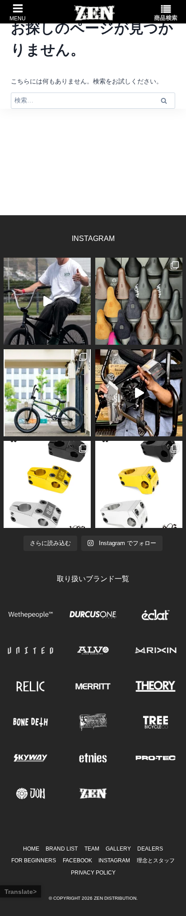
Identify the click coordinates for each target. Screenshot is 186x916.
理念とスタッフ (156, 860)
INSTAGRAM (114, 860)
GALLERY (118, 849)
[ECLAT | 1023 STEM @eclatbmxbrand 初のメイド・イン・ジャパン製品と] (47, 484)
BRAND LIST (62, 849)
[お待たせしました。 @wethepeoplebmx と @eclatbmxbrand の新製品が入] (138, 392)
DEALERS (150, 849)
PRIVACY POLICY (93, 873)
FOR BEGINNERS (33, 860)
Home (31, 849)
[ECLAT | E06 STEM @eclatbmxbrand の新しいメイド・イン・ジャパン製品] (138, 484)
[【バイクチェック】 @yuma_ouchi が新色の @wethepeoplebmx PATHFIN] (47, 392)
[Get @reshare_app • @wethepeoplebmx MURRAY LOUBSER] (47, 301)
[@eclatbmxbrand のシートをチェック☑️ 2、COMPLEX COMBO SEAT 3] (138, 301)
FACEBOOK (77, 860)
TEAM (91, 849)
